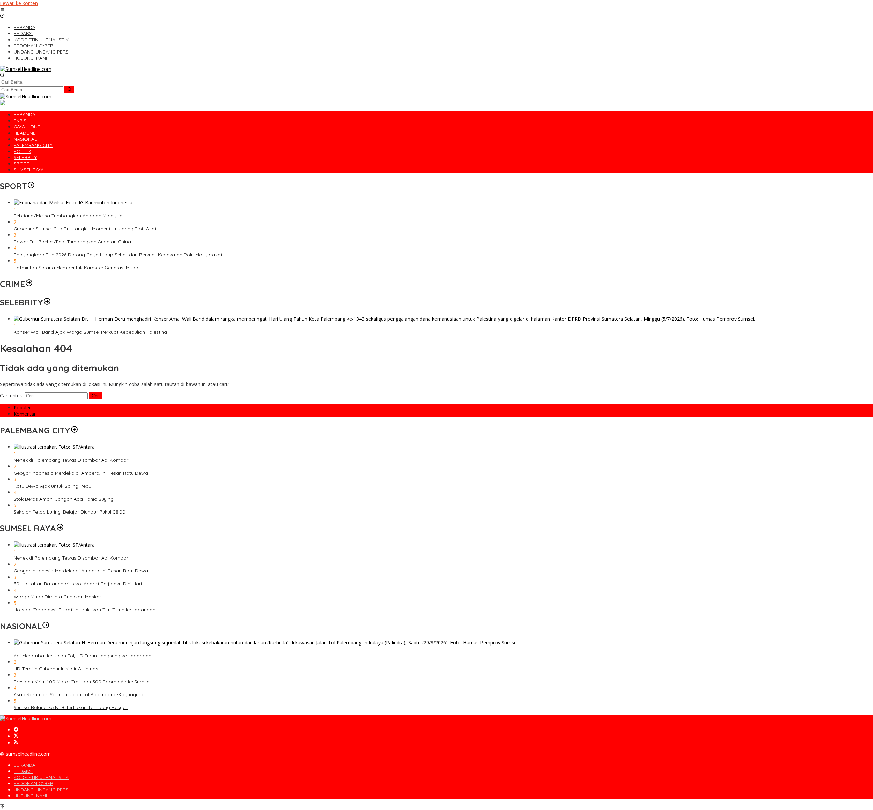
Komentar (25, 414)
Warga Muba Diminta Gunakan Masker (57, 597)
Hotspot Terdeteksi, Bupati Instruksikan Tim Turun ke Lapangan (85, 610)
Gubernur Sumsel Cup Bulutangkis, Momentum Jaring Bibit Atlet (85, 229)
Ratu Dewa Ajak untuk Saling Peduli (53, 486)
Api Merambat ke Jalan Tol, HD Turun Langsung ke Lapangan (82, 656)
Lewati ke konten (19, 3)
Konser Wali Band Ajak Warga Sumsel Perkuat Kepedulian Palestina (90, 332)
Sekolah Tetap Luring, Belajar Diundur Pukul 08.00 (69, 512)
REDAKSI (23, 771)
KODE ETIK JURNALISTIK (41, 777)
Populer (22, 407)
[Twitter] (16, 736)
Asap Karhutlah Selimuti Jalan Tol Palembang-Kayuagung (79, 694)
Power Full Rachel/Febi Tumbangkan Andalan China (72, 242)
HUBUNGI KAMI (30, 796)
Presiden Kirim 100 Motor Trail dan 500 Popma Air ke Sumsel (82, 681)
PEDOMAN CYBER (33, 783)
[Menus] (2, 9)
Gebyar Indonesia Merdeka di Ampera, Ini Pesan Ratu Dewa (81, 473)
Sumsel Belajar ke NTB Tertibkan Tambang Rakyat (71, 707)
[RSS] (16, 742)
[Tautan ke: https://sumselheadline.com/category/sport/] (31, 186)
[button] (69, 89)
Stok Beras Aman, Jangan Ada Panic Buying (64, 499)
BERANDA (24, 765)
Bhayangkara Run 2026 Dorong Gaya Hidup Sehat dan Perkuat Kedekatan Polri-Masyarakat (118, 254)
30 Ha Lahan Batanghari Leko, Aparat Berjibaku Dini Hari (78, 584)
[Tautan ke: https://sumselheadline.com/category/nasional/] (46, 626)
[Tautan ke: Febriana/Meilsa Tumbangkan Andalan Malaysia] (73, 202)
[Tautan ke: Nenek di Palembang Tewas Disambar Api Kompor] (54, 447)
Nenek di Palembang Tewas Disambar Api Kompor (71, 460)
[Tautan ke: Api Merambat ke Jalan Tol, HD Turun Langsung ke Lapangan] (266, 642)
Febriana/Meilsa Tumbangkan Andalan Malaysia (68, 216)
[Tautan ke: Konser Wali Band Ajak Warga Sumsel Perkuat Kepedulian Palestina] (384, 319)
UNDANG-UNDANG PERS (41, 789)
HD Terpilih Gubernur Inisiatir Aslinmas (56, 669)
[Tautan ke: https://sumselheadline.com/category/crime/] (29, 284)
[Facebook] (16, 730)
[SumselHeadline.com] (25, 69)
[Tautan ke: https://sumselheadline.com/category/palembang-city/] (74, 430)
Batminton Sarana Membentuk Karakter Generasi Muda (76, 267)
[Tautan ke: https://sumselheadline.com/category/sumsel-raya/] (60, 528)
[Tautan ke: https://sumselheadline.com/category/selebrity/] (47, 302)
